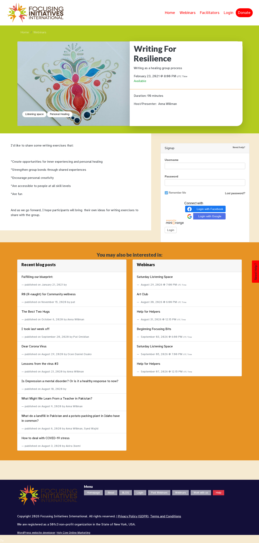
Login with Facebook (210, 209)
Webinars (187, 12)
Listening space (34, 114)
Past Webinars (159, 492)
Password (171, 176)
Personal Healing (59, 114)
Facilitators (209, 12)
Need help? (239, 147)
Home (170, 12)
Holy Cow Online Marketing (73, 532)
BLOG (125, 492)
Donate (244, 12)
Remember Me (177, 192)
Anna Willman (167, 104)
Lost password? (235, 193)
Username (171, 159)
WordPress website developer (36, 532)
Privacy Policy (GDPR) (133, 516)
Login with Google (209, 216)
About (111, 492)
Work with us (201, 492)
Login (228, 12)
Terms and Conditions (165, 516)
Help (218, 492)
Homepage (93, 492)
